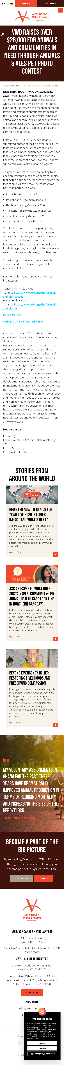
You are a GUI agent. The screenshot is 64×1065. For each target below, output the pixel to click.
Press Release (50, 86)
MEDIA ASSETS (12, 315)
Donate (26, 3)
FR (11, 3)
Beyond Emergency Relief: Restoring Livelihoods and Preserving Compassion (29, 678)
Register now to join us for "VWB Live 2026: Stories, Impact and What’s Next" (30, 515)
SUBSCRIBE (32, 992)
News (43, 86)
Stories (57, 86)
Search (21, 1036)
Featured (25, 86)
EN (3, 3)
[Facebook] (22, 1021)
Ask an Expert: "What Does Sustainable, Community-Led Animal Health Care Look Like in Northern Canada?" (31, 596)
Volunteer (50, 3)
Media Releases (34, 86)
